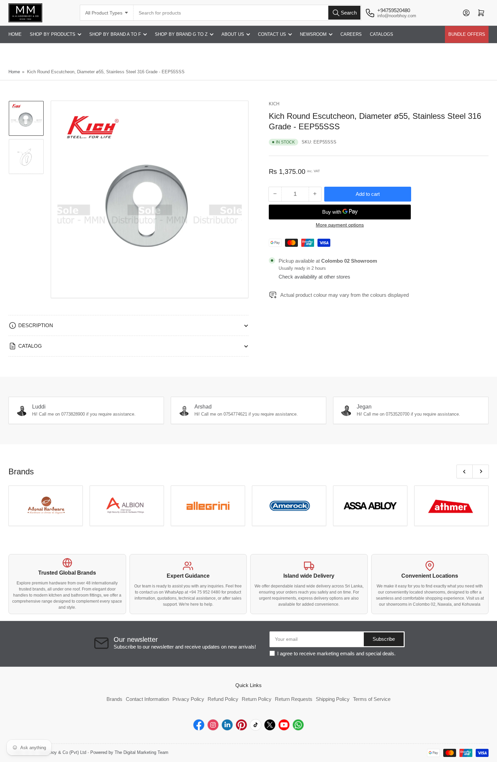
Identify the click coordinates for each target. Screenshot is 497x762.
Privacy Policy (188, 699)
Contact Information (147, 699)
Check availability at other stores (314, 277)
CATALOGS (381, 34)
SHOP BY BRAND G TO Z (181, 34)
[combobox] (247, 13)
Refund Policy (223, 699)
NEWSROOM (313, 34)
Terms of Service (371, 699)
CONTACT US (272, 34)
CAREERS (351, 34)
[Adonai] (45, 506)
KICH (274, 103)
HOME (15, 34)
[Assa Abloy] (370, 506)
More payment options (340, 225)
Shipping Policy (333, 699)
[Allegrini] (208, 506)
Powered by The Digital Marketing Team (129, 752)
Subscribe (384, 639)
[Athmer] (451, 506)
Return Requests (293, 699)
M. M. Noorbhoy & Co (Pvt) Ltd (55, 752)
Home (14, 71)
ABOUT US (232, 34)
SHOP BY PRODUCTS (52, 34)
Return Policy (256, 699)
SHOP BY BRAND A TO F (115, 34)
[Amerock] (289, 506)
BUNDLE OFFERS (466, 34)
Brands (114, 699)
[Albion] (127, 506)
